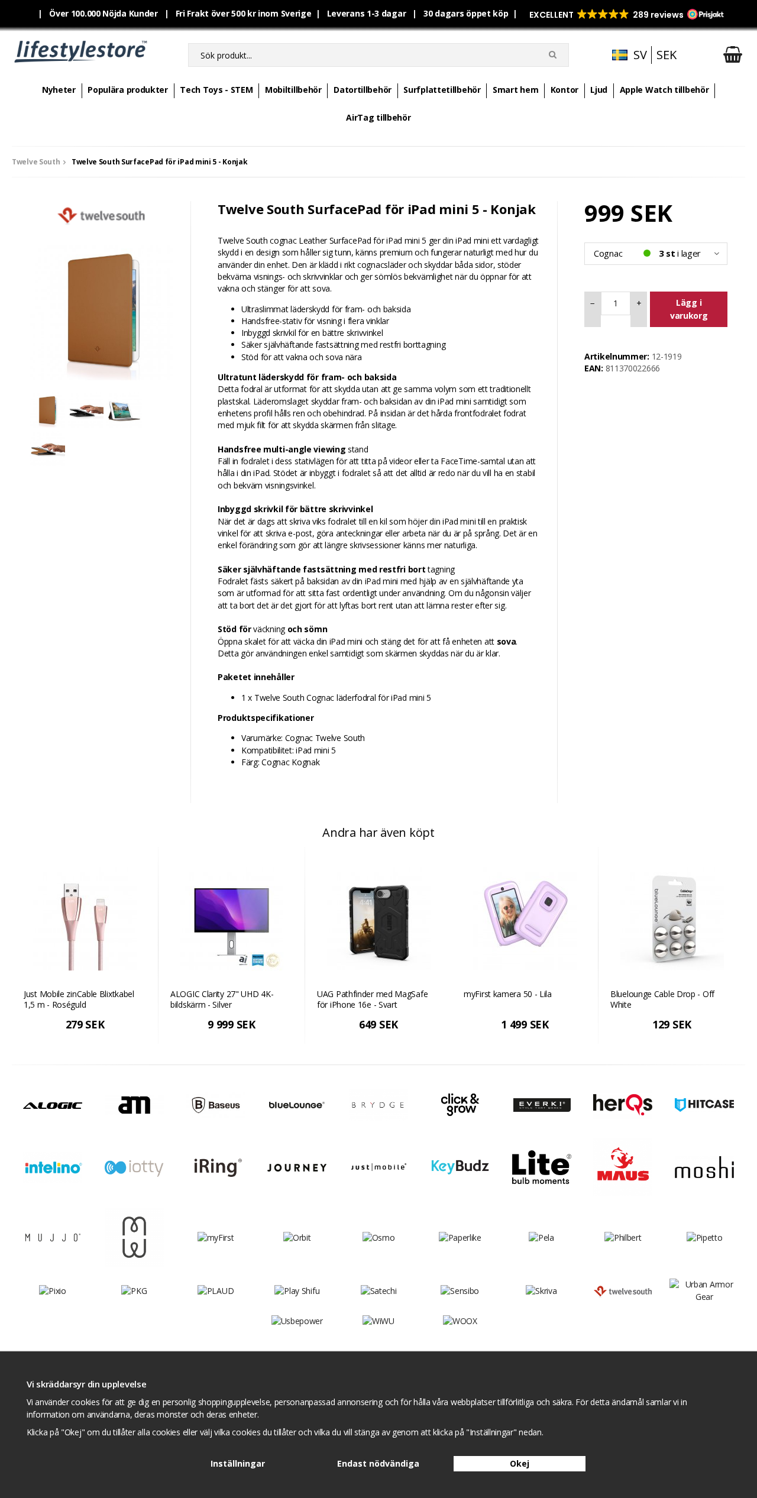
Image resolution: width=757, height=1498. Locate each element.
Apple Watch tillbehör (664, 89)
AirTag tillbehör (378, 117)
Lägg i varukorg (689, 309)
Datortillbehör (363, 89)
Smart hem (515, 89)
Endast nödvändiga (378, 1463)
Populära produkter (128, 89)
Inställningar (238, 1463)
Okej (519, 1463)
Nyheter (59, 89)
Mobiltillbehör (293, 89)
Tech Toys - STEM (216, 89)
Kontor (564, 89)
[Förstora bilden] (101, 307)
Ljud (598, 89)
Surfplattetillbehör (441, 89)
